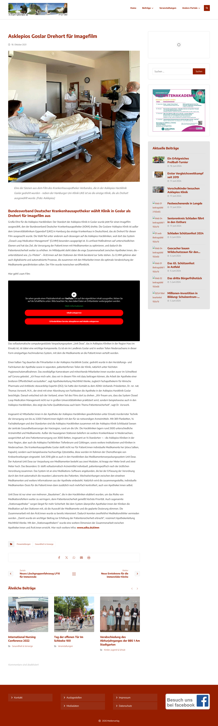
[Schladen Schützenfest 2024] (158, 237)
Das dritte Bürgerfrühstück (184, 278)
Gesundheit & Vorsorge (44, 544)
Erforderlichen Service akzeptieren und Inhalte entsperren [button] (74, 321)
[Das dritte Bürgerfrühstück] (158, 282)
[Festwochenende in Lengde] (158, 207)
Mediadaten (73, 705)
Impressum (125, 697)
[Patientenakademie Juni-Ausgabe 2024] (179, 110)
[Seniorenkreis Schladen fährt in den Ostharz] (158, 222)
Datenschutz (125, 705)
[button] (207, 8)
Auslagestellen (74, 697)
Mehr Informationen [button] (74, 306)
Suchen (199, 71)
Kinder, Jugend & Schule (114, 649)
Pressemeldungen (24, 544)
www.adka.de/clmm (88, 527)
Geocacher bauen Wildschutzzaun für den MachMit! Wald (182, 251)
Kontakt (18, 697)
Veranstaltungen (65, 646)
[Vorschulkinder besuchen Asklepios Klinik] (158, 192)
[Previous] (132, 588)
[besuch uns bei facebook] (188, 708)
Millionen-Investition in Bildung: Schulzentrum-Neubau (182, 296)
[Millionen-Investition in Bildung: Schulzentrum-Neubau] (158, 297)
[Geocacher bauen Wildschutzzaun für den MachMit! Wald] (158, 252)
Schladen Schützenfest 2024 (185, 233)
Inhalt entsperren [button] (74, 313)
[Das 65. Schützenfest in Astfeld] (158, 267)
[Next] (137, 588)
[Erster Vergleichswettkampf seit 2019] (158, 177)
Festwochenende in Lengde (184, 203)
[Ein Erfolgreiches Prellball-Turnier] (158, 162)
